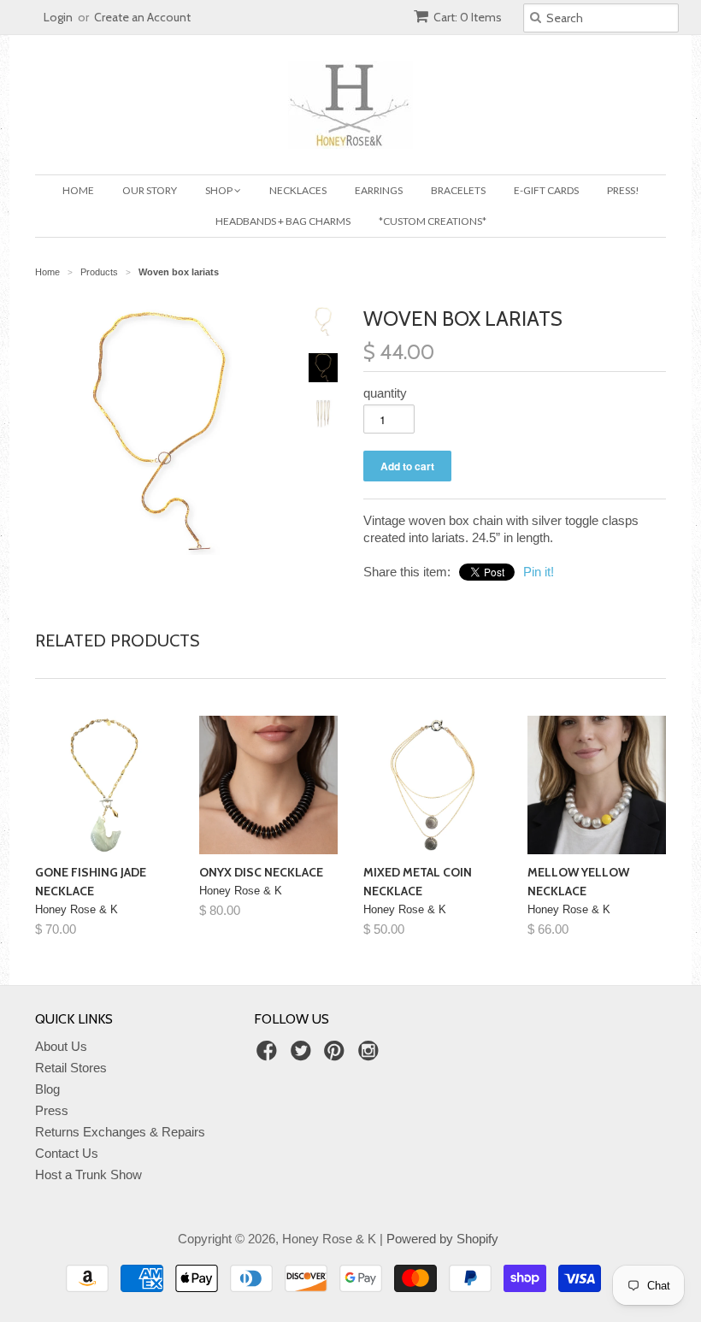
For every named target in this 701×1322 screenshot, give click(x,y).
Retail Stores (71, 1067)
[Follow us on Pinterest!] (337, 1056)
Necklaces (298, 190)
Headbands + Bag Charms (282, 221)
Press (51, 1110)
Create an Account (142, 17)
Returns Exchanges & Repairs (120, 1131)
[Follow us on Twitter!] (303, 1056)
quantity (385, 393)
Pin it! (538, 571)
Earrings (379, 190)
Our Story (149, 190)
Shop (219, 190)
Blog (47, 1089)
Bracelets (458, 190)
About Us (61, 1046)
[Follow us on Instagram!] (371, 1056)
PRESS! (623, 190)
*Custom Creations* (432, 221)
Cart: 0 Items (467, 17)
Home (78, 190)
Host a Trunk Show (88, 1174)
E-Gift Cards (546, 190)
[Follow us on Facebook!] (269, 1056)
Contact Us (66, 1153)
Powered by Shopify (442, 1238)
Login (58, 17)
